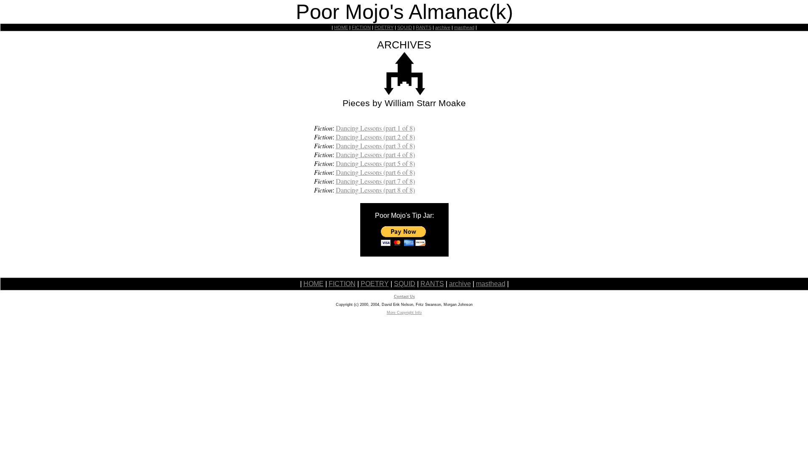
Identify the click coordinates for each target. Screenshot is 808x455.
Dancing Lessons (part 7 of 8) (375, 181)
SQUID (404, 27)
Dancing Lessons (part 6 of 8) (375, 172)
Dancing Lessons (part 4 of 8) (375, 154)
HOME (341, 27)
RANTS (423, 27)
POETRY (384, 27)
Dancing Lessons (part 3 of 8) (375, 145)
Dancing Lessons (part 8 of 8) (375, 189)
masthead (464, 27)
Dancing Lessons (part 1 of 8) (375, 127)
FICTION (361, 27)
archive (442, 27)
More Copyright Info (404, 312)
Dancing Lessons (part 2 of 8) (375, 136)
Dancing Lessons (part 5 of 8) (375, 163)
